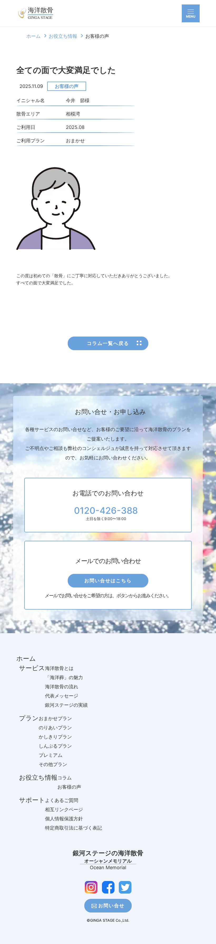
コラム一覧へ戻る (108, 343)
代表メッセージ (61, 696)
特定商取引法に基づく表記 (73, 828)
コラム (64, 777)
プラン (29, 718)
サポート (32, 800)
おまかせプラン (55, 718)
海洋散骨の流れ (61, 686)
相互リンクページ (64, 809)
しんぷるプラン (55, 746)
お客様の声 (66, 86)
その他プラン (53, 764)
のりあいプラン (55, 727)
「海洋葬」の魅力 (64, 677)
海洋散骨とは (59, 668)
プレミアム (50, 755)
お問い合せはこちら (108, 580)
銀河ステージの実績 (66, 705)
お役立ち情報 (63, 36)
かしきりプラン (55, 737)
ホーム (33, 36)
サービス (32, 668)
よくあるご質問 (61, 800)
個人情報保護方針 (64, 818)
